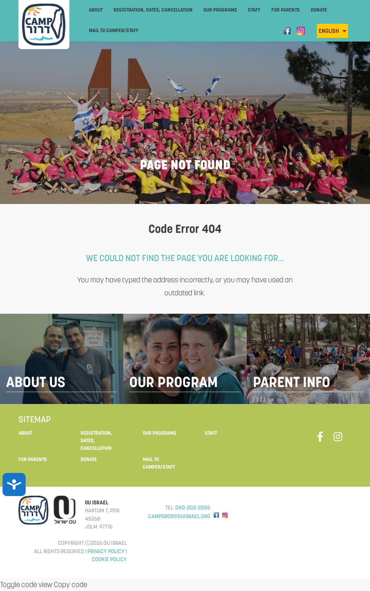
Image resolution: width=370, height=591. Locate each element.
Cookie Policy (109, 559)
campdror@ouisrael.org (179, 516)
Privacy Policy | (107, 551)
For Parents (285, 9)
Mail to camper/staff (114, 30)
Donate (319, 9)
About (96, 9)
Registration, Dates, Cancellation (153, 9)
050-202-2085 (192, 507)
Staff (254, 9)
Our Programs (220, 9)
